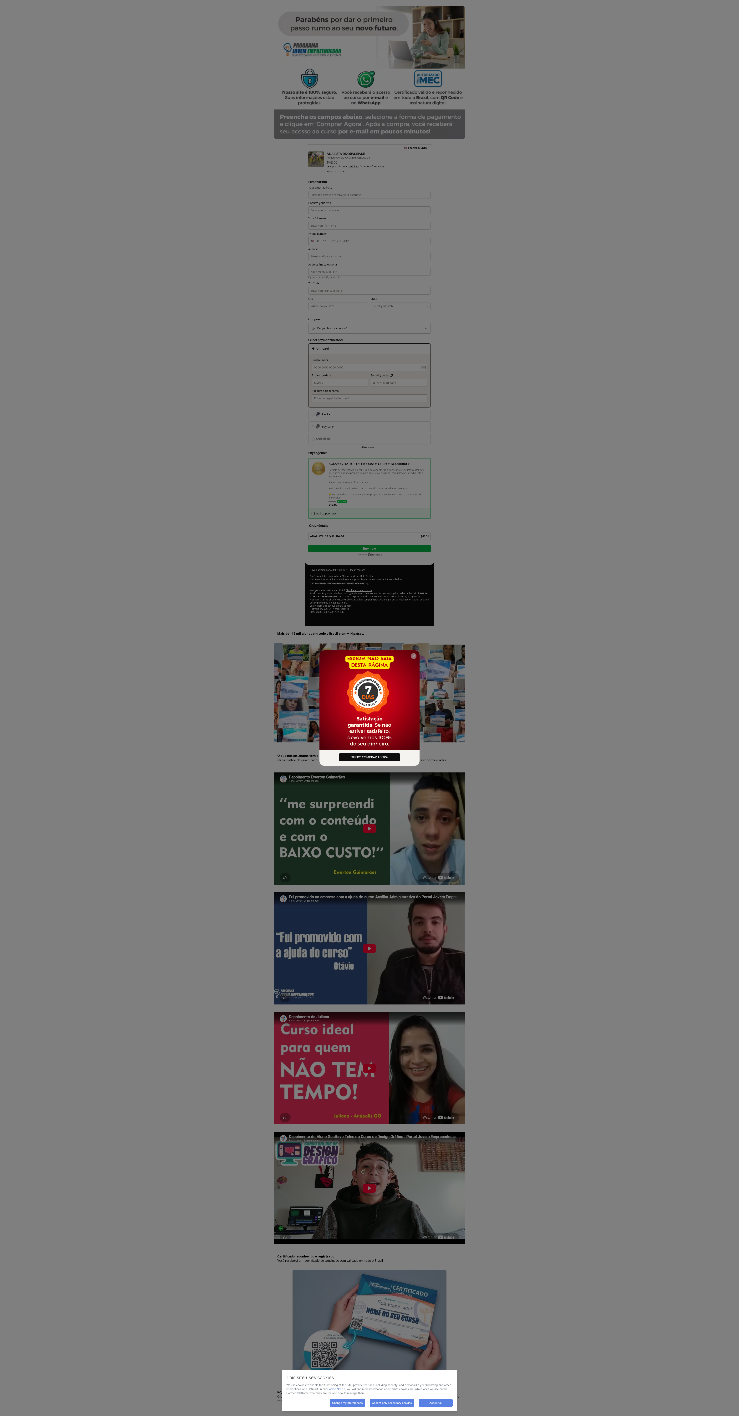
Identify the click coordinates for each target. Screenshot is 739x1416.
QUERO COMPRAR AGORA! (369, 757)
